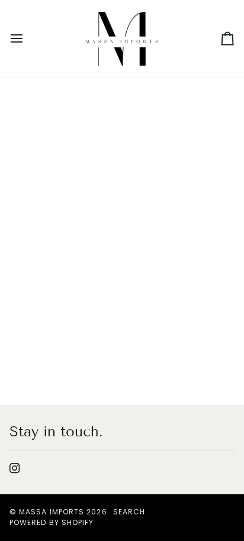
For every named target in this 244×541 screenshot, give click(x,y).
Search (129, 512)
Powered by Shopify (51, 522)
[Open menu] (27, 38)
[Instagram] (14, 468)
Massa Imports (51, 512)
